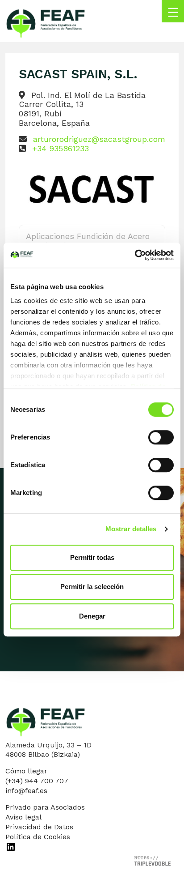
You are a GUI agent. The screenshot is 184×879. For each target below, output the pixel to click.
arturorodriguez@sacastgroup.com (99, 139)
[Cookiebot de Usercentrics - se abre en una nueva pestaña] (135, 255)
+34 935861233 (60, 148)
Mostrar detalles (131, 529)
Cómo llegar (26, 771)
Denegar (92, 616)
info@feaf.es (26, 790)
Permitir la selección (92, 586)
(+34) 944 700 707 (36, 781)
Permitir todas (92, 557)
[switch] (161, 437)
